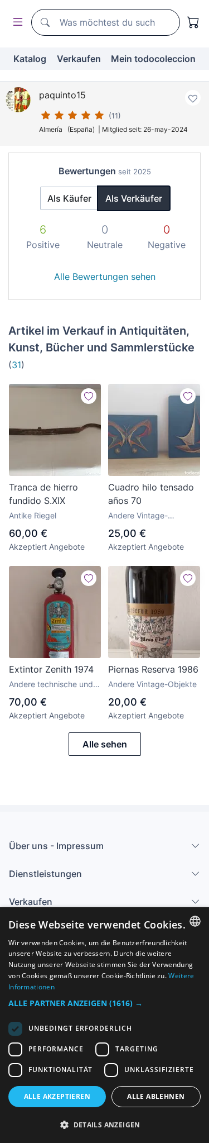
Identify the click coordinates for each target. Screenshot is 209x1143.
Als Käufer (69, 198)
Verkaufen (79, 58)
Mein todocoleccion (153, 58)
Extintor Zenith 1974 (51, 669)
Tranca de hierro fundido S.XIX (43, 494)
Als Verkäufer (133, 198)
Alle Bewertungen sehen (104, 276)
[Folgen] (88, 396)
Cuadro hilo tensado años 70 (151, 494)
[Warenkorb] (193, 22)
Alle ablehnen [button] (155, 1096)
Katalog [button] (29, 58)
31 (16, 364)
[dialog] (104, 1025)
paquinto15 (62, 95)
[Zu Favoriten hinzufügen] (193, 98)
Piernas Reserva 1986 (153, 669)
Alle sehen (104, 744)
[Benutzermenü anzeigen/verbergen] (15, 23)
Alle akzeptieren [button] (57, 1096)
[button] (104, 1003)
